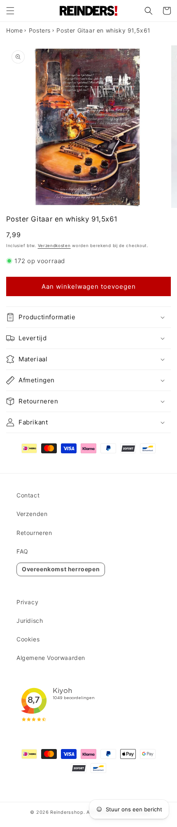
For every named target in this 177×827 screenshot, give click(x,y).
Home (14, 30)
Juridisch (29, 620)
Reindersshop (66, 812)
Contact (28, 495)
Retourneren (34, 532)
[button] (10, 11)
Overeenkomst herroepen (61, 569)
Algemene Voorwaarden (50, 657)
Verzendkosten (54, 245)
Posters (40, 30)
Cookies (28, 639)
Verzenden (31, 513)
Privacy (27, 602)
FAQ (22, 551)
